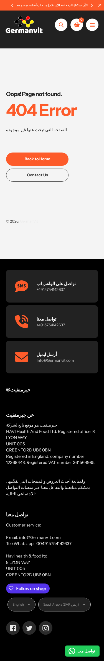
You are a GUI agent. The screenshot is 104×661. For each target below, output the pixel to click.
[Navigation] (92, 25)
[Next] (91, 5)
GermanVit (29, 221)
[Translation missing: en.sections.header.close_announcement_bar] (100, 5)
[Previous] (12, 5)
